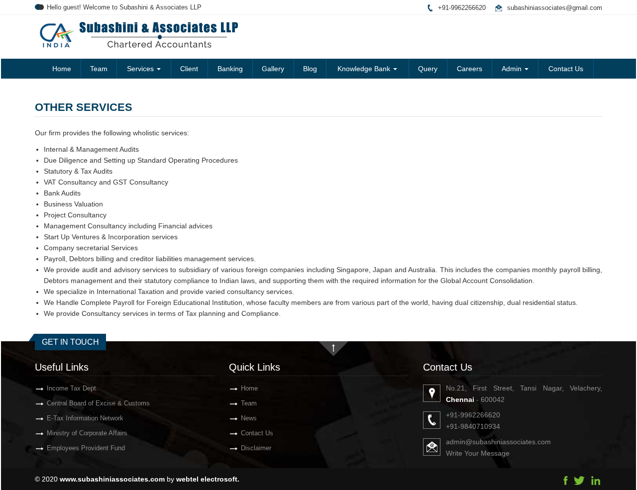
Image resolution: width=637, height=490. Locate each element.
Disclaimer (256, 448)
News (249, 418)
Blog (310, 69)
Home (61, 69)
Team (98, 69)
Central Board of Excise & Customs (98, 403)
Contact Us (565, 69)
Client (189, 69)
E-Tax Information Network (85, 418)
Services (141, 69)
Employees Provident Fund (86, 448)
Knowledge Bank (364, 69)
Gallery (273, 69)
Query (427, 69)
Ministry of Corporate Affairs (87, 433)
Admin (513, 69)
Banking (230, 69)
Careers (469, 69)
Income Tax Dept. (72, 388)
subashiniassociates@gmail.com (554, 7)
